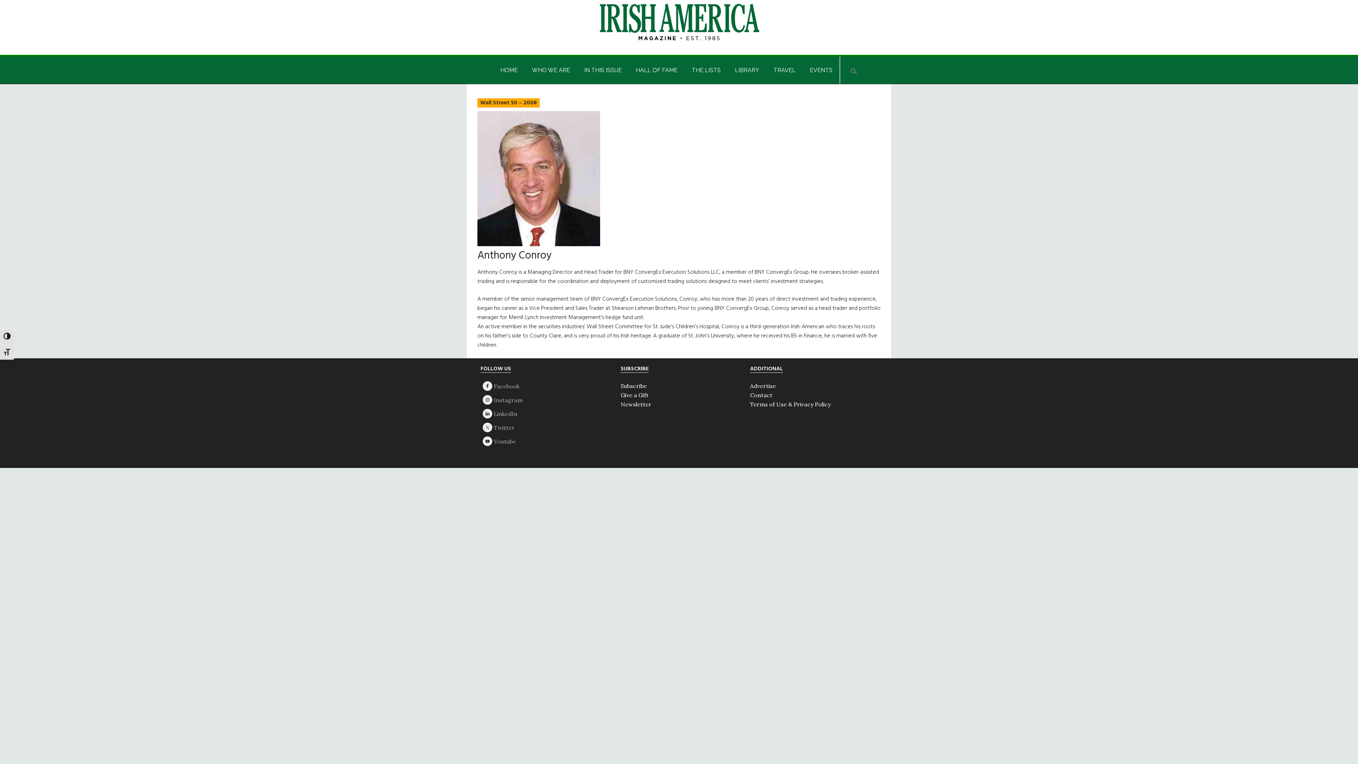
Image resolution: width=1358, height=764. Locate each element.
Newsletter (636, 404)
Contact (761, 395)
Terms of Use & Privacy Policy (790, 404)
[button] (854, 70)
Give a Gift (635, 395)
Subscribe (634, 385)
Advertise (763, 385)
